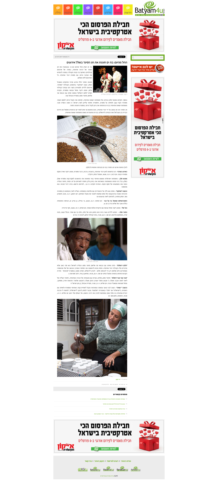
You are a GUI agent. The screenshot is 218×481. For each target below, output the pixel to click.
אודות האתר (126, 461)
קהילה (78, 12)
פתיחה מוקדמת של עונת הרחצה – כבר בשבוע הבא (109, 414)
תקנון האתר (99, 461)
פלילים (108, 12)
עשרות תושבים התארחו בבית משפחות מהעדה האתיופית (107, 399)
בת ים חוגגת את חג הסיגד (117, 409)
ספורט (118, 12)
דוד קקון (118, 379)
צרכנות (68, 12)
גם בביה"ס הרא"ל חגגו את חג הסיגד (114, 404)
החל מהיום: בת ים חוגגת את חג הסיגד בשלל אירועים (97, 62)
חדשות (128, 12)
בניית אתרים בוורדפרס (107, 476)
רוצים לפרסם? (112, 461)
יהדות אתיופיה (105, 384)
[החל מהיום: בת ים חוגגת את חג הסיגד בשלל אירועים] (109, 79)
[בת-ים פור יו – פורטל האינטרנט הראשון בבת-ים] (150, 8)
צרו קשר (88, 461)
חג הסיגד (122, 384)
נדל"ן (58, 12)
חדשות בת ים (114, 384)
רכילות (98, 12)
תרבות (88, 12)
